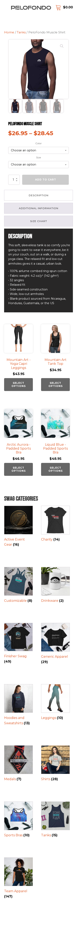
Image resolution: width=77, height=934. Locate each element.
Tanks (21, 32)
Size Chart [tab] (38, 221)
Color (38, 143)
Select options (18, 384)
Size (38, 157)
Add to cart (45, 179)
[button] (62, 46)
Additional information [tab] (38, 208)
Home (9, 32)
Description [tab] (38, 195)
